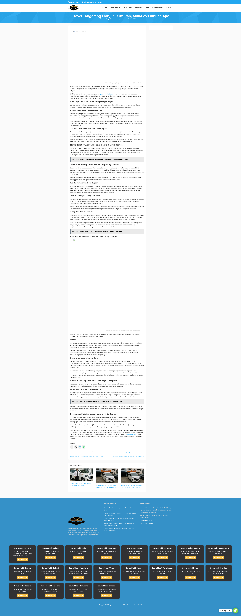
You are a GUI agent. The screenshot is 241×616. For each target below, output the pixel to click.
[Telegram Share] (79, 447)
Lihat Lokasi (22, 559)
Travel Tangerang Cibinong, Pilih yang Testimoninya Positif (86, 457)
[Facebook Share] (71, 447)
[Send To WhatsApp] (83, 447)
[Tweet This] (75, 447)
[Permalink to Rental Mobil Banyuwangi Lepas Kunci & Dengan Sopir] (81, 474)
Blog (107, 19)
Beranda (102, 19)
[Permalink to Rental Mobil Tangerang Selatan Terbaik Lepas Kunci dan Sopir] (132, 475)
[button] (235, 610)
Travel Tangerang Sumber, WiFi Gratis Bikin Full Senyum (128, 457)
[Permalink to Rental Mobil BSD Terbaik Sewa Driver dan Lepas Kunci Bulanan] (107, 475)
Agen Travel (110, 452)
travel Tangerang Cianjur (127, 452)
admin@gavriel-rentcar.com (93, 2)
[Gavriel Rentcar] (73, 8)
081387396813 (148, 520)
